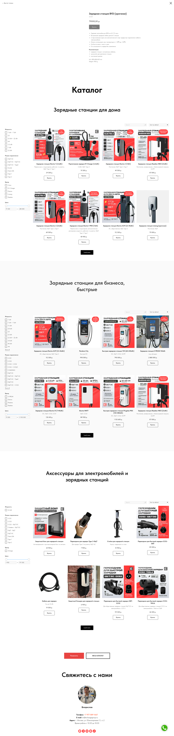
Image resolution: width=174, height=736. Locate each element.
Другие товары (8, 3)
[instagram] (90, 731)
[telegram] (83, 731)
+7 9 (86, 715)
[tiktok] (94, 731)
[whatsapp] (79, 731)
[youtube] (87, 731)
